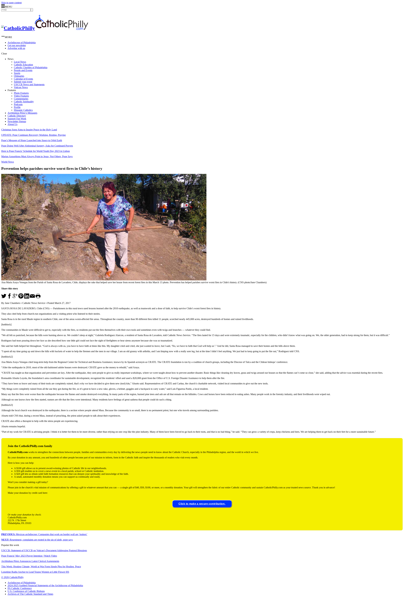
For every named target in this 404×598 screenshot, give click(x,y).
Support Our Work (17, 118)
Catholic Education (23, 64)
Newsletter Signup (17, 121)
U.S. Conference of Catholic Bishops (26, 591)
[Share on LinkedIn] (26, 297)
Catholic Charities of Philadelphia (30, 67)
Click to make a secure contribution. (201, 503)
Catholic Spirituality (24, 101)
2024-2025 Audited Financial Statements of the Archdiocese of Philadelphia (45, 585)
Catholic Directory (17, 115)
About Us (12, 124)
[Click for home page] (44, 28)
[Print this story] (38, 297)
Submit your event (23, 81)
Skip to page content (11, 2)
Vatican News (21, 87)
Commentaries (21, 98)
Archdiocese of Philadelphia (22, 42)
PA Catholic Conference (20, 588)
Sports (17, 73)
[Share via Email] (32, 297)
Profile (17, 107)
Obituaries (19, 76)
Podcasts (18, 104)
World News (7, 161)
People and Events (23, 70)
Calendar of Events (23, 78)
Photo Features (21, 93)
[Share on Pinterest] (21, 297)
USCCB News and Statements (29, 84)
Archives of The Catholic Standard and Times (30, 594)
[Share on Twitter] (3, 297)
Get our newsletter (17, 45)
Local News (20, 61)
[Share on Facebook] (9, 297)
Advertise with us (16, 48)
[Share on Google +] (15, 297)
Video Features (21, 96)
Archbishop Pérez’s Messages (22, 113)
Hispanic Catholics (23, 110)
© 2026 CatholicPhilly (12, 577)
